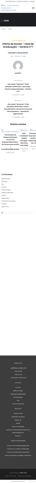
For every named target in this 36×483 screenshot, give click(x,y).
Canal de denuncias (18, 404)
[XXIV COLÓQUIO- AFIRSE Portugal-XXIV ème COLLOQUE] (24, 130)
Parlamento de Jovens (8, 201)
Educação (4, 181)
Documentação (18, 397)
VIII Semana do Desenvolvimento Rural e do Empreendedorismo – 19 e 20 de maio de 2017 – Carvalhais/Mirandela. (10, 142)
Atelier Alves (23, 473)
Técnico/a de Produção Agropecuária (18, 445)
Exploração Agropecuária (18, 394)
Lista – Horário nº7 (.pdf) (18, 56)
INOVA (3, 195)
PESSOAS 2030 (18, 413)
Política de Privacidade (24, 476)
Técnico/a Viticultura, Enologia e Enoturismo (18, 455)
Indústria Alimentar (7, 192)
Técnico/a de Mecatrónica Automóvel (18, 452)
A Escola (18, 387)
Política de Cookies (10, 476)
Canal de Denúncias (10, 1)
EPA (2, 184)
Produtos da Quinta (22, 1)
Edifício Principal (18, 391)
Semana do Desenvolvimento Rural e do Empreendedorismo (18, 431)
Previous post (18, 80)
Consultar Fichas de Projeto (18, 354)
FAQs (10, 29)
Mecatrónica (5, 198)
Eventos (4, 187)
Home (3, 29)
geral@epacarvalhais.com (18, 368)
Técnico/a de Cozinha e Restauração (18, 449)
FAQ (18, 400)
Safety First (5, 206)
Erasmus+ (18, 436)
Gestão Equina (6, 190)
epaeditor (18, 73)
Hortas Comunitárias (18, 426)
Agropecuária (5, 178)
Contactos (32, 1)
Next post (18, 100)
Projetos (4, 204)
